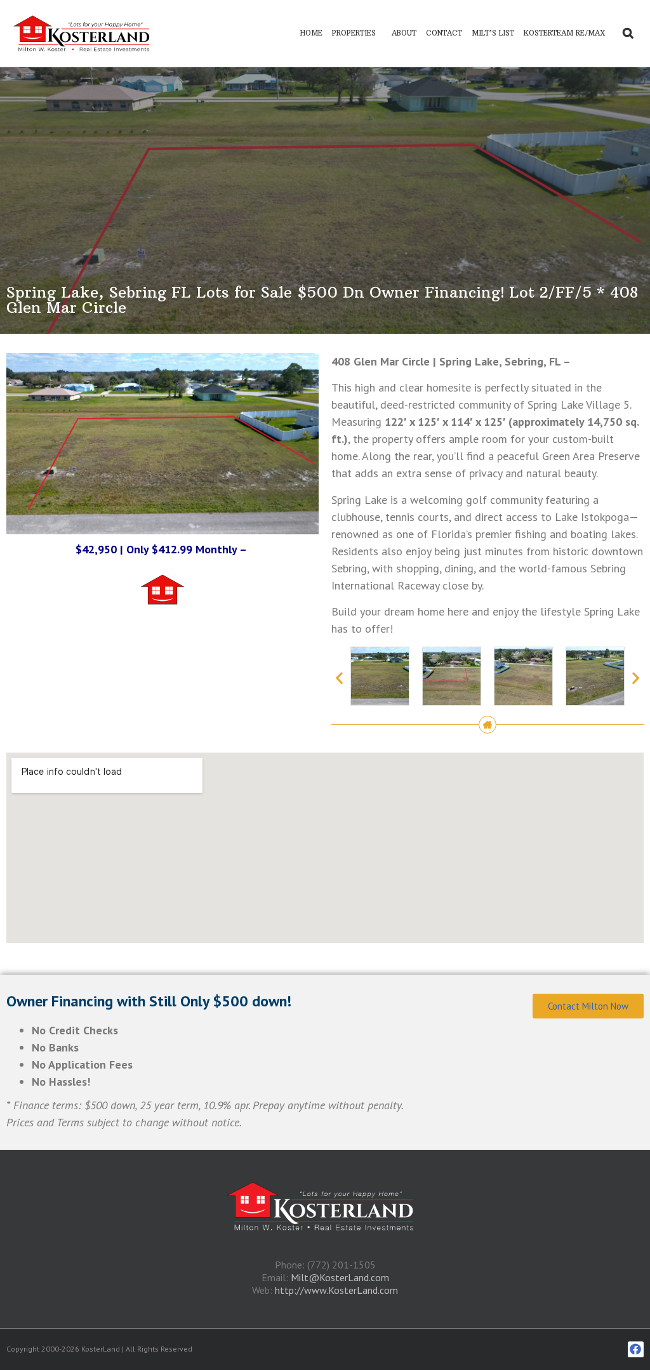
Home (311, 33)
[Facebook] (636, 1349)
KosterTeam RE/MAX (564, 33)
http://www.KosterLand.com (336, 1290)
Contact (444, 33)
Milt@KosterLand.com (340, 1277)
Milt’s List (493, 33)
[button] (339, 678)
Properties (354, 33)
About (404, 33)
